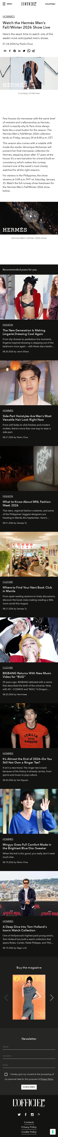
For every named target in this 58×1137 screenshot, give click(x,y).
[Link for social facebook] (25, 1115)
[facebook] (9, 51)
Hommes (9, 16)
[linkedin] (19, 51)
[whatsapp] (28, 51)
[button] (52, 997)
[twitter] (24, 51)
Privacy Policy (47, 1079)
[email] (5, 51)
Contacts (29, 1122)
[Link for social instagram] (32, 1115)
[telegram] (33, 51)
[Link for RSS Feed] (38, 1114)
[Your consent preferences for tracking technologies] (53, 1132)
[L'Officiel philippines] (29, 4)
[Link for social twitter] (19, 1115)
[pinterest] (14, 51)
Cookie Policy (28, 1131)
